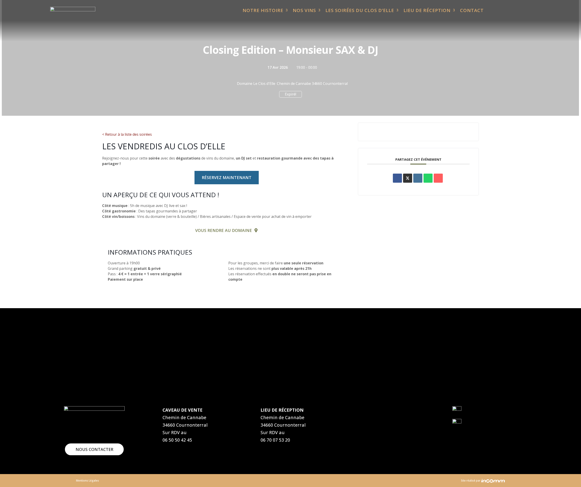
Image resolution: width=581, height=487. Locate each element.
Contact (472, 10)
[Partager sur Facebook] (397, 178)
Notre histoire (263, 10)
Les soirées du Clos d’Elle (359, 10)
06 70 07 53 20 (275, 440)
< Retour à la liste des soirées (127, 134)
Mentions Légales (87, 480)
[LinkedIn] (417, 178)
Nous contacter (94, 449)
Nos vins (304, 10)
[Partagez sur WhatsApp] (428, 178)
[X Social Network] (407, 178)
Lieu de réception (427, 10)
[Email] (438, 178)
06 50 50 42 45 (177, 440)
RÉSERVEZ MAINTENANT (226, 177)
